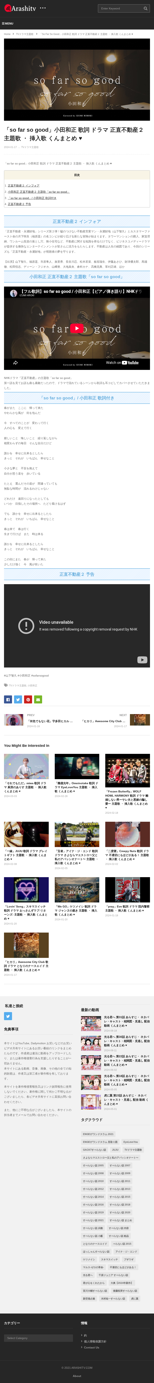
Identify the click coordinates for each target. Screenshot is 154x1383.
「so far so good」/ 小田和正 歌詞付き (32, 198)
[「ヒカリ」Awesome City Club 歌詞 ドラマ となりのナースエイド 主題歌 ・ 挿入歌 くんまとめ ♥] (115, 720)
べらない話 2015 (122, 1243)
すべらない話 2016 (93, 1204)
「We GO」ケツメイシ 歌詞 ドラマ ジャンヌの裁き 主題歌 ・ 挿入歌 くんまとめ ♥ (76, 910)
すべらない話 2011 (120, 1181)
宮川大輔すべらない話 (95, 1290)
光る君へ (88, 1275)
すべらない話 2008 (93, 1173)
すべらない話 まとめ (121, 1220)
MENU (9, 23)
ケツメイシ (89, 1259)
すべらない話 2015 (120, 1196)
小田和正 (32, 685)
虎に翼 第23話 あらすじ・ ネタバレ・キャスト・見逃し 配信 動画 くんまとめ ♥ (126, 1099)
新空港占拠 (89, 1298)
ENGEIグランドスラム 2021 (98, 1134)
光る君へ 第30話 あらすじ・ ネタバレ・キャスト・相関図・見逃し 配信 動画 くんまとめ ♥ (127, 1041)
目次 (77, 175)
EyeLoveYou (131, 1142)
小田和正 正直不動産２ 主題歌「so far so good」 (39, 191)
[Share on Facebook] (8, 699)
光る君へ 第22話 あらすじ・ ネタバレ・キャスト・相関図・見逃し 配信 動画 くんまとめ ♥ (127, 1060)
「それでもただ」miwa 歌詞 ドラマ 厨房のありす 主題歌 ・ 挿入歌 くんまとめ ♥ (25, 787)
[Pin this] (28, 699)
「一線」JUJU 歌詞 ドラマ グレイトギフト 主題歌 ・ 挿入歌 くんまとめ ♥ (25, 855)
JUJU (115, 1149)
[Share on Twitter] (18, 699)
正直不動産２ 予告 (19, 204)
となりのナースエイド (95, 1243)
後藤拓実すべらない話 (125, 1290)
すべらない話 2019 (93, 1212)
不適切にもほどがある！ (123, 1267)
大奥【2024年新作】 (122, 1283)
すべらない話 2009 (120, 1173)
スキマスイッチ (109, 1259)
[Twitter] (8, 1016)
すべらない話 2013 (120, 1189)
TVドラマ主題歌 (30, 147)
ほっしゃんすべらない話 (96, 1251)
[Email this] (38, 699)
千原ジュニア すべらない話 (113, 1275)
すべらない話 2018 (120, 1204)
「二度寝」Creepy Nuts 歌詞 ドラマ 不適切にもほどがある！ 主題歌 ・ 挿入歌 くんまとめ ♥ (127, 855)
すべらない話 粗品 (119, 1236)
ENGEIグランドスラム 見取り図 (100, 1142)
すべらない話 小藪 (93, 1236)
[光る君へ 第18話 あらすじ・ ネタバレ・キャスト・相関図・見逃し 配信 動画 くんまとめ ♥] (91, 1082)
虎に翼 (134, 1298)
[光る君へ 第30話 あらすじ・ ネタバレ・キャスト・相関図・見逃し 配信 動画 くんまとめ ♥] (91, 1043)
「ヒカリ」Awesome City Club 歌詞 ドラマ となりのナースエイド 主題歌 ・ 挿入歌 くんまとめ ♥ (26, 966)
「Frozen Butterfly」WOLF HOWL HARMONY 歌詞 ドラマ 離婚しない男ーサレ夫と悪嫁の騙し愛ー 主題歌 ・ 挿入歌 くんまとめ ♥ (126, 799)
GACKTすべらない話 (94, 1149)
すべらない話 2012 (93, 1189)
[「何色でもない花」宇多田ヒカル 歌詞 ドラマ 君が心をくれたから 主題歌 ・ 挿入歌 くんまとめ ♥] (38, 720)
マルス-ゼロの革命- (93, 1267)
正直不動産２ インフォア (24, 185)
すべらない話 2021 (93, 1220)
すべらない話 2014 (93, 1196)
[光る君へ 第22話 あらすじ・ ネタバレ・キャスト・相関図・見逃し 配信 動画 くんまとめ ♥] (91, 1062)
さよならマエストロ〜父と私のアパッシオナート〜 (110, 1157)
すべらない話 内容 (119, 1228)
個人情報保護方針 (95, 1341)
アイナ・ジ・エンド (126, 1251)
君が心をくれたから (94, 1283)
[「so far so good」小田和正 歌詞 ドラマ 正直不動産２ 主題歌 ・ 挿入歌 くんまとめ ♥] (26, 766)
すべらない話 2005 (93, 1165)
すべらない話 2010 (93, 1181)
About (77, 1376)
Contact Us (91, 1347)
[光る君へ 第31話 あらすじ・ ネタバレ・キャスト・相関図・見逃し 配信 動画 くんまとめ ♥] (91, 1023)
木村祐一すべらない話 (113, 1298)
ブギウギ (129, 1259)
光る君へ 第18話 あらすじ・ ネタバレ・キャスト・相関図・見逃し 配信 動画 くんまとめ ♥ (127, 1080)
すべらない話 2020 (120, 1212)
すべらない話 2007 (120, 1165)
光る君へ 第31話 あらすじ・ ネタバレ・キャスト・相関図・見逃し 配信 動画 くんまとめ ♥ (127, 1021)
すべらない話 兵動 (93, 1228)
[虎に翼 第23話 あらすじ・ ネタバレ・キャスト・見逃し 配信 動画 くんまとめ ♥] (91, 1101)
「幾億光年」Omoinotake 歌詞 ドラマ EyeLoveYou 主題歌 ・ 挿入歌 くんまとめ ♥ (76, 787)
